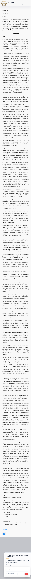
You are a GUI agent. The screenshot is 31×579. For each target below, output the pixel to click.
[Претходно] (19, 574)
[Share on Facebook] (4, 533)
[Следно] (23, 574)
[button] (29, 3)
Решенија (4, 529)
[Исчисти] (26, 574)
